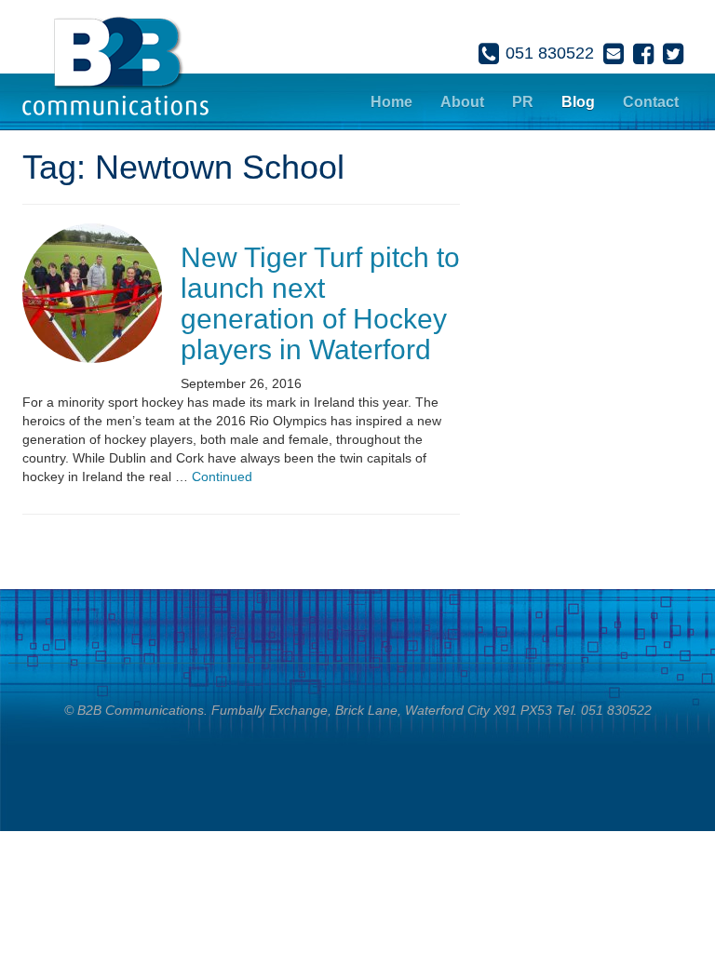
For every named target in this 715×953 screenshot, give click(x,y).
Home (391, 102)
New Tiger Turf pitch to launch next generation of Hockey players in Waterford (320, 303)
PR (522, 102)
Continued (222, 476)
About (462, 102)
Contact (651, 102)
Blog (578, 102)
